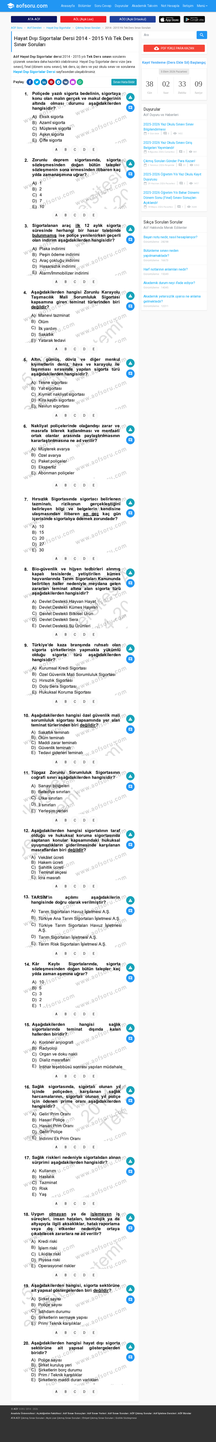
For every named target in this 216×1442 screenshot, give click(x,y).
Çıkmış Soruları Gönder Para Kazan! (169, 161)
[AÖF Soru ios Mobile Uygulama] (169, 19)
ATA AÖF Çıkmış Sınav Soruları (27, 1418)
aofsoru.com (27, 5)
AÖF (16, 1409)
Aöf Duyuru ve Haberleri (160, 115)
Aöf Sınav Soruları (118, 1413)
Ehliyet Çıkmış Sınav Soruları (97, 1418)
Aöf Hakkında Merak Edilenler (165, 228)
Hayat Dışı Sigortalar (58, 27)
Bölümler (84, 6)
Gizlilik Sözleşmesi (126, 1418)
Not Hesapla (170, 6)
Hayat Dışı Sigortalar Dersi (34, 72)
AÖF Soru (16, 27)
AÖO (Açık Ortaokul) (132, 19)
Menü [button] (201, 6)
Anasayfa (68, 6)
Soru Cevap (102, 6)
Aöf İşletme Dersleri (165, 1413)
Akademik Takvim (145, 6)
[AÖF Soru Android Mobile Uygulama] (194, 19)
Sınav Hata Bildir (124, 82)
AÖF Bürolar (184, 1413)
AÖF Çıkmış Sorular (141, 1413)
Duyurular (121, 6)
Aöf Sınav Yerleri (96, 1413)
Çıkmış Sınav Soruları (88, 27)
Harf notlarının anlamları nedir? (165, 269)
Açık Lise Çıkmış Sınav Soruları (63, 1418)
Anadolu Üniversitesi (23, 1413)
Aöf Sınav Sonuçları (74, 1413)
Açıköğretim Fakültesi (49, 1413)
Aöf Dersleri (34, 27)
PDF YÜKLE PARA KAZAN (174, 48)
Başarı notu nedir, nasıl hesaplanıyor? (170, 237)
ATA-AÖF (34, 19)
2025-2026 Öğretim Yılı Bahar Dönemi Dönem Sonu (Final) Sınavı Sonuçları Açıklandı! (171, 198)
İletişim (188, 6)
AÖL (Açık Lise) (83, 19)
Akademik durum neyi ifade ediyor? (169, 283)
